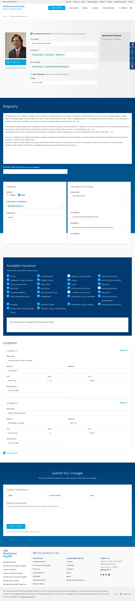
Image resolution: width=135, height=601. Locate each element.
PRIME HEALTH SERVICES (111, 305)
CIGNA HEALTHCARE (109, 276)
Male (23, 195)
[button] (44, 54)
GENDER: (9, 192)
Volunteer (102, 2)
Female (12, 195)
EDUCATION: (75, 192)
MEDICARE (14, 288)
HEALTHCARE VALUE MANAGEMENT (109, 299)
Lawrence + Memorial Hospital (13, 573)
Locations (95, 8)
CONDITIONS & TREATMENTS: (16, 202)
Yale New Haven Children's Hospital (14, 566)
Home (5, 16)
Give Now (109, 2)
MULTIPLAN (45, 288)
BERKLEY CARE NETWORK (81, 276)
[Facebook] (101, 575)
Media (69, 576)
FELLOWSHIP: (75, 234)
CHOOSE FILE (15, 62)
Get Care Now (74, 8)
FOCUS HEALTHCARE (18, 284)
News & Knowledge (92, 2)
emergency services (39, 562)
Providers (70, 562)
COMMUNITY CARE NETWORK (21, 280)
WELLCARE (106, 293)
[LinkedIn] (106, 575)
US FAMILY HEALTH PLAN (80, 293)
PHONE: (33, 78)
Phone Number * (12, 386)
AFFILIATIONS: (35, 62)
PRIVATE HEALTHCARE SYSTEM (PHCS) (22, 311)
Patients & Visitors (108, 8)
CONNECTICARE (47, 280)
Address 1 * (10, 366)
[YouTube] (109, 575)
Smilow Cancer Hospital (11, 581)
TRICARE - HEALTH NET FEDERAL (53, 309)
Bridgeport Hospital (9, 562)
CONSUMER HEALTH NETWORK (83, 297)
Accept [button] (116, 594)
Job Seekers (70, 565)
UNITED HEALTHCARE (49, 293)
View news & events (39, 580)
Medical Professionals (120, 2)
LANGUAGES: (10, 213)
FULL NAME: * (35, 39)
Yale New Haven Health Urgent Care (14, 584)
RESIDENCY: (75, 223)
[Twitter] (103, 575)
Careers (130, 2)
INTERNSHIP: (75, 213)
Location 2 (12, 403)
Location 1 (12, 350)
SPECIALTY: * (35, 50)
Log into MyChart (38, 573)
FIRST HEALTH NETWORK (111, 280)
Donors (69, 573)
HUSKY (74, 284)
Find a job (36, 569)
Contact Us (76, 2)
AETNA (13, 276)
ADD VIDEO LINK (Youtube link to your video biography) (21, 167)
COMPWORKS (46, 297)
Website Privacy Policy (28, 597)
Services (85, 8)
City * (8, 376)
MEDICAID (105, 284)
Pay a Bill (68, 2)
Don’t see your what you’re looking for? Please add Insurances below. (32, 322)
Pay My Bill (36, 576)
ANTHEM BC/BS (47, 276)
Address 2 (71, 366)
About (83, 2)
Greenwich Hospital (9, 569)
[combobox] (65, 54)
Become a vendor (38, 584)
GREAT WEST (46, 284)
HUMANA (14, 305)
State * (50, 376)
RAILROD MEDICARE (109, 288)
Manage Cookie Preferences (76, 580)
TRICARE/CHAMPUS (18, 293)
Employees (70, 569)
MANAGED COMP (47, 305)
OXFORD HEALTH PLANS (80, 288)
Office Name (11, 356)
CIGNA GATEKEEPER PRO (20, 297)
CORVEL (74, 280)
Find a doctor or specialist (42, 565)
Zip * (90, 376)
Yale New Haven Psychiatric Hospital (15, 577)
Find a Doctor (56, 8)
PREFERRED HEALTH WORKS (82, 305)
